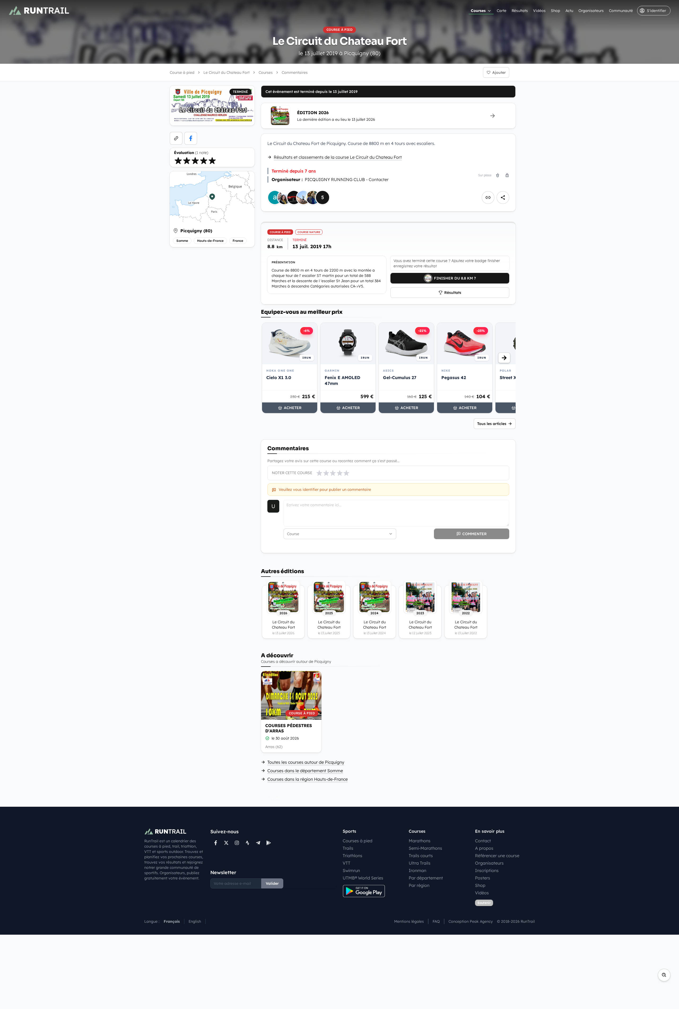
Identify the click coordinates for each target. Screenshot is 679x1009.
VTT (346, 863)
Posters (482, 878)
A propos (484, 848)
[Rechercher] (664, 975)
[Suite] (504, 358)
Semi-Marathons (425, 848)
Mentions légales (409, 921)
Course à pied (182, 72)
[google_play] (268, 843)
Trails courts (421, 855)
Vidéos (539, 10)
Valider (272, 883)
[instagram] (237, 843)
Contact (483, 840)
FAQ (436, 921)
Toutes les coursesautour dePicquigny (305, 762)
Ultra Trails (419, 863)
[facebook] (190, 138)
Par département (426, 878)
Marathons (419, 840)
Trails (348, 848)
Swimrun (351, 870)
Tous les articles (491, 423)
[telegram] (258, 843)
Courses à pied (357, 840)
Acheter (293, 407)
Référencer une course (497, 855)
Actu (569, 10)
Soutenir (484, 903)
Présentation (283, 262)
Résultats (520, 10)
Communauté (621, 10)
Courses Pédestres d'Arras (288, 728)
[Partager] (503, 197)
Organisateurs (591, 10)
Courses (478, 10)
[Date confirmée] (267, 738)
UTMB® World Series (363, 878)
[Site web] (176, 138)
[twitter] (226, 843)
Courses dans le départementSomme (305, 770)
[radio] (178, 160)
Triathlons (352, 855)
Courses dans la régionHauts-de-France (307, 779)
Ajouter (499, 72)
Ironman (417, 870)
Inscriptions (487, 870)
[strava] (247, 843)
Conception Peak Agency (471, 921)
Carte (501, 10)
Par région (419, 885)
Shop (555, 10)
